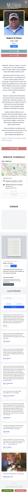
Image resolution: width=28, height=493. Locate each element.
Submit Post (14, 307)
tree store (9, 140)
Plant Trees (14, 194)
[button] (14, 168)
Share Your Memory (8, 284)
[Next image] (25, 462)
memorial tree (11, 138)
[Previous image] (3, 462)
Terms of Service (18, 487)
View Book (6, 266)
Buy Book (14, 266)
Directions (14, 191)
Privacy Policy (10, 487)
